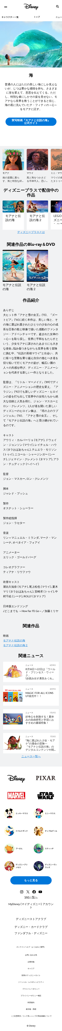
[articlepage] (13, 680)
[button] (31, 122)
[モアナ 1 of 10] (13, 159)
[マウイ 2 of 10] (37, 159)
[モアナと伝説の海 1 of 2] (13, 266)
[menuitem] (5, 6)
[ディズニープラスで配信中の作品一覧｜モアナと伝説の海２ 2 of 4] (37, 207)
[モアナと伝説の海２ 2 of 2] (37, 266)
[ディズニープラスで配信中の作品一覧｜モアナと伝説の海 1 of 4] (13, 207)
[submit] (57, 6)
